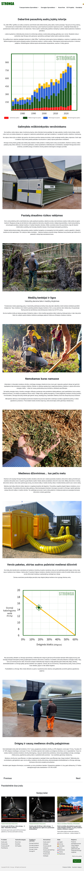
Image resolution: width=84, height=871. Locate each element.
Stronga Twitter (33, 849)
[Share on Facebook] (79, 786)
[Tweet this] (76, 786)
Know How (61, 7)
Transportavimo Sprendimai (28, 7)
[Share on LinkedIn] (81, 786)
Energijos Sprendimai (48, 7)
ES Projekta (70, 7)
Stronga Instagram (34, 845)
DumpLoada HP (5, 846)
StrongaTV (32, 851)
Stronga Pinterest (33, 847)
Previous (8, 778)
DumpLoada (4, 844)
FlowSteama (4, 848)
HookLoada (4, 842)
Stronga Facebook (34, 843)
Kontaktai (79, 7)
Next (78, 778)
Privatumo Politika (67, 867)
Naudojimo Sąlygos (77, 867)
